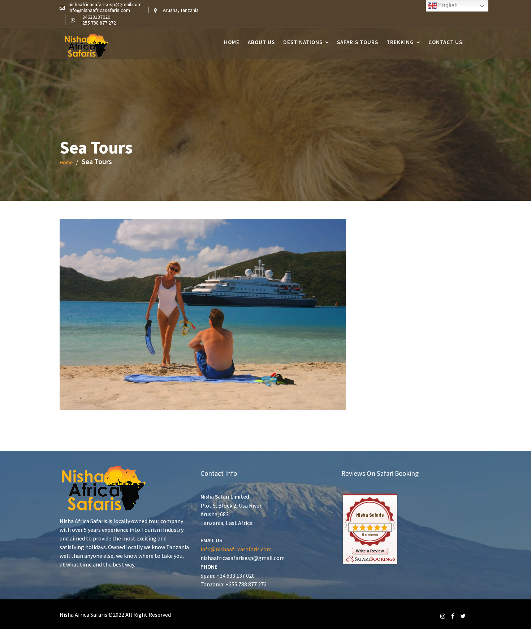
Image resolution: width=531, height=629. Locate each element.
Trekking (400, 42)
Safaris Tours (357, 42)
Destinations (303, 42)
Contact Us (445, 42)
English (447, 5)
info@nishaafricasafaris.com (236, 549)
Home (231, 42)
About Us (261, 42)
